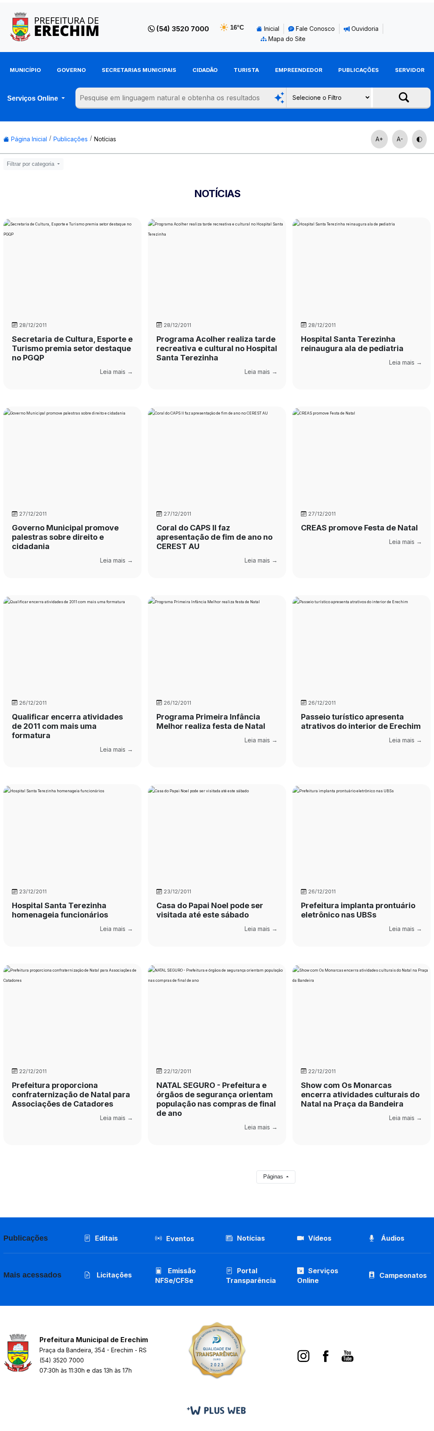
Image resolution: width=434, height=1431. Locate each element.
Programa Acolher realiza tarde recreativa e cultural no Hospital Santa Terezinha (216, 348)
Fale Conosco (314, 28)
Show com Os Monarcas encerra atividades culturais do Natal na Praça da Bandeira (360, 1094)
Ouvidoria (364, 28)
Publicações (358, 69)
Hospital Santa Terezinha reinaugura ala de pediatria (352, 344)
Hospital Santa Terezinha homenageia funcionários (60, 910)
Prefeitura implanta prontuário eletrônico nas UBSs (358, 910)
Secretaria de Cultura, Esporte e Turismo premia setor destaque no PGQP (72, 348)
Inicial (270, 28)
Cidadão (205, 69)
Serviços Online (33, 98)
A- (400, 139)
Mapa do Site (286, 38)
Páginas (274, 1177)
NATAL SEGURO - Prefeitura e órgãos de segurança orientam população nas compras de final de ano (216, 1099)
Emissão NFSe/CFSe (175, 1275)
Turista (246, 69)
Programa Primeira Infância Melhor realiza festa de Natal (210, 721)
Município (25, 69)
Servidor (410, 69)
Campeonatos (403, 1275)
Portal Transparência (251, 1275)
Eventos (180, 1238)
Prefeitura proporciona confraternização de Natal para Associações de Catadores (71, 1094)
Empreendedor (299, 69)
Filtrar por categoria (31, 164)
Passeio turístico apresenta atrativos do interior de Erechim (361, 721)
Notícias (105, 139)
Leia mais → (116, 371)
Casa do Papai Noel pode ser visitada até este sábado (209, 910)
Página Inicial (28, 139)
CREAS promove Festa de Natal (359, 527)
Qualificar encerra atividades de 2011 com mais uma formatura (67, 726)
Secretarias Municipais (139, 69)
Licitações (113, 1275)
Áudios (391, 1238)
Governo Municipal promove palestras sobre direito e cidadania (65, 537)
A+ (379, 139)
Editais (106, 1238)
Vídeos (319, 1238)
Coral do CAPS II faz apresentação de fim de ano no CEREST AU (214, 537)
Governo (71, 69)
